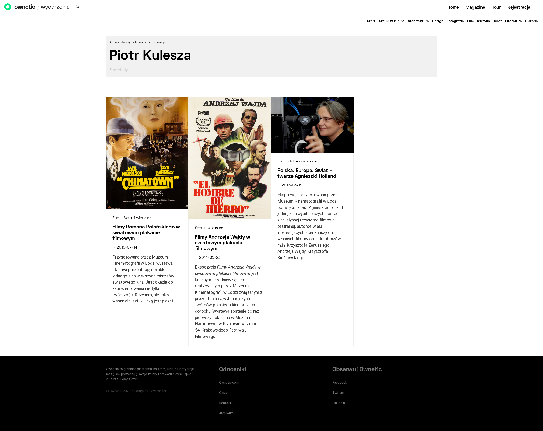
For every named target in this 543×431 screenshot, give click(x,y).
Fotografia (455, 21)
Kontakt (225, 403)
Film (470, 21)
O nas (223, 393)
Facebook (339, 383)
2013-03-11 (291, 185)
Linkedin (338, 403)
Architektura (418, 21)
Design (437, 21)
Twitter (338, 393)
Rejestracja (519, 8)
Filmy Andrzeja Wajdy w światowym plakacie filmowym (222, 243)
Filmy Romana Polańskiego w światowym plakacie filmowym (146, 233)
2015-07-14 (127, 247)
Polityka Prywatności (150, 391)
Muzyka (483, 21)
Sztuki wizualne (392, 21)
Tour (496, 8)
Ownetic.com (229, 383)
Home (453, 8)
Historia (531, 21)
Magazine (475, 8)
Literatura (513, 21)
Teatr (498, 21)
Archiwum (226, 413)
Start (371, 21)
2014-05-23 (209, 258)
